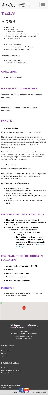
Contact (3, 353)
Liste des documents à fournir (10, 370)
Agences (4, 356)
